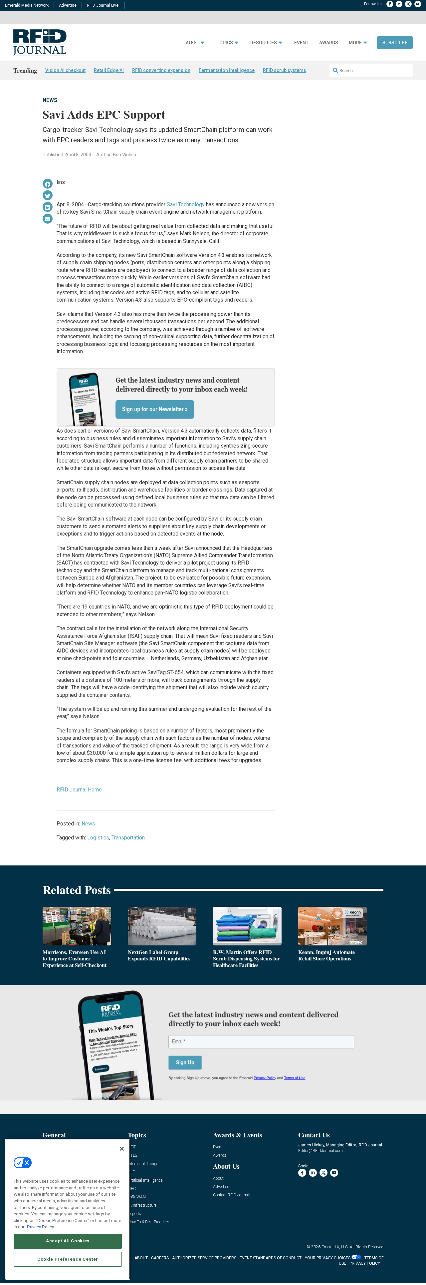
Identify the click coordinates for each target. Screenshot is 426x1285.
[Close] (121, 1148)
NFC (132, 1189)
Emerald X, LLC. (335, 1247)
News (50, 100)
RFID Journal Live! (103, 5)
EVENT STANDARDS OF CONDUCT (271, 1258)
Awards (328, 42)
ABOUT (141, 1258)
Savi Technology (186, 204)
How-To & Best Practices (148, 1222)
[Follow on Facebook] (389, 4)
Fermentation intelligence (227, 70)
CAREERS (160, 1258)
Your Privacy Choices (327, 1258)
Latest (191, 42)
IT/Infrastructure (142, 1205)
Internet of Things (143, 1164)
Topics (225, 42)
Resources (263, 42)
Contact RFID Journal (231, 1195)
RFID (132, 1147)
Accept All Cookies (68, 1240)
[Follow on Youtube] (417, 4)
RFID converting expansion (161, 70)
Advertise (68, 5)
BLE (131, 1172)
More (355, 42)
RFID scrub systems (284, 70)
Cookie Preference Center (67, 1258)
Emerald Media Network (27, 5)
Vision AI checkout (65, 70)
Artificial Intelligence (145, 1180)
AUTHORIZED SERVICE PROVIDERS (204, 1258)
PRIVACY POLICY (364, 1263)
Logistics (98, 837)
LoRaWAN (137, 1197)
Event (301, 42)
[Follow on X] (408, 4)
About (218, 1178)
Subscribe (394, 42)
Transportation (128, 837)
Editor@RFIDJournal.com (320, 1150)
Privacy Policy (40, 1226)
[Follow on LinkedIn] (399, 4)
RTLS (132, 1155)
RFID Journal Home (79, 789)
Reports (134, 1214)
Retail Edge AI (109, 70)
